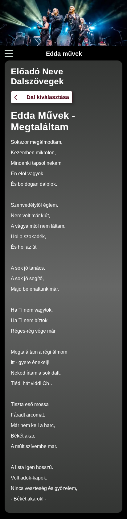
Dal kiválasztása (48, 97)
